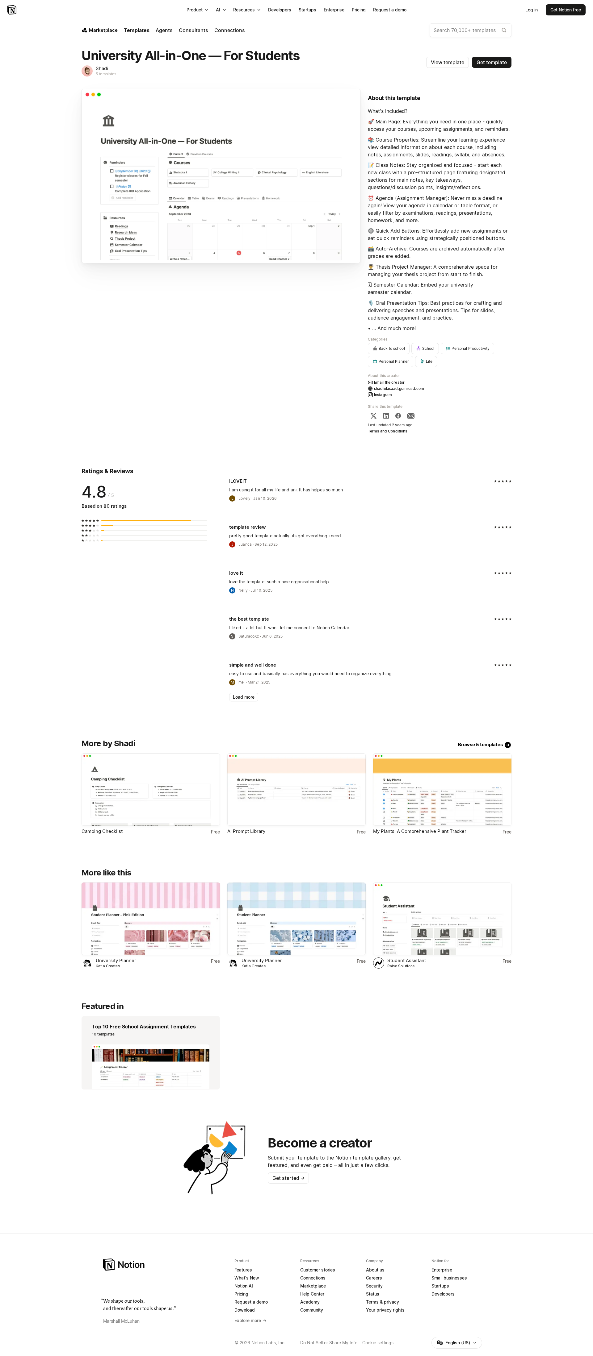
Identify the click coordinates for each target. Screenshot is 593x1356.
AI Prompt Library (246, 831)
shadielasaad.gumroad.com (399, 388)
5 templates (106, 74)
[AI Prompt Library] (296, 789)
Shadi (102, 68)
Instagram (383, 394)
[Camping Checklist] (151, 789)
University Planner (116, 960)
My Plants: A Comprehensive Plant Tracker (419, 831)
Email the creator (389, 382)
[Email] (411, 415)
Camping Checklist (102, 831)
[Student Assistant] (442, 919)
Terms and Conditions (387, 431)
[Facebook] (398, 415)
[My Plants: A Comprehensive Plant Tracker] (442, 789)
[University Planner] (151, 919)
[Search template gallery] (504, 30)
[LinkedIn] (386, 415)
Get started (288, 1178)
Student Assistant (406, 960)
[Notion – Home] (12, 10)
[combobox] (470, 30)
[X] (373, 415)
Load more (243, 697)
